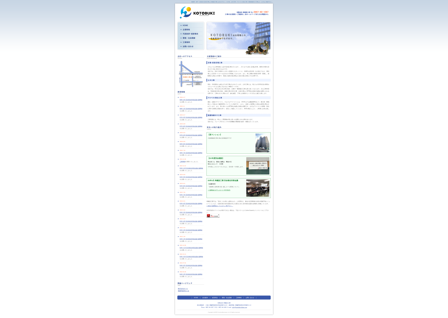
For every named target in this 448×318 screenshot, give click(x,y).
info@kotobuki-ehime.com (239, 307)
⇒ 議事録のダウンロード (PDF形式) (219, 190)
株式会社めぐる (183, 288)
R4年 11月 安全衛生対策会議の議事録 (191, 248)
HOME (190, 25)
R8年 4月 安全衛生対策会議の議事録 (191, 100)
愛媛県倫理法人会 (183, 291)
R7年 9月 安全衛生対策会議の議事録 (191, 117)
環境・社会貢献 (190, 38)
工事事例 (190, 42)
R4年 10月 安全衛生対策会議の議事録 (191, 256)
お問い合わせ (190, 46)
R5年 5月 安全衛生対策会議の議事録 (191, 212)
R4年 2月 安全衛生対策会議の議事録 (191, 274)
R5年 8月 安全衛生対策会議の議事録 (191, 186)
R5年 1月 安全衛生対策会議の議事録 (191, 239)
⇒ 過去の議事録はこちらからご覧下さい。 (219, 206)
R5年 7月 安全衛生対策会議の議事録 (191, 195)
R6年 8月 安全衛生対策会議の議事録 (191, 144)
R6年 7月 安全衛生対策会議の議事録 (191, 153)
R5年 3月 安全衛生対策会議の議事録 (191, 230)
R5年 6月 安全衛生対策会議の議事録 (191, 203)
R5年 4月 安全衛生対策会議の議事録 (191, 221)
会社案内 (190, 29)
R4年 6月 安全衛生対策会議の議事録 (191, 265)
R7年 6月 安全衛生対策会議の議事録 (191, 135)
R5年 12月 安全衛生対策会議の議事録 (191, 168)
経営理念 (190, 33)
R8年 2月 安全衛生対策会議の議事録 (191, 109)
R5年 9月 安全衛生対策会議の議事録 (191, 177)
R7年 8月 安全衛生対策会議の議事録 (191, 126)
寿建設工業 (197, 12)
